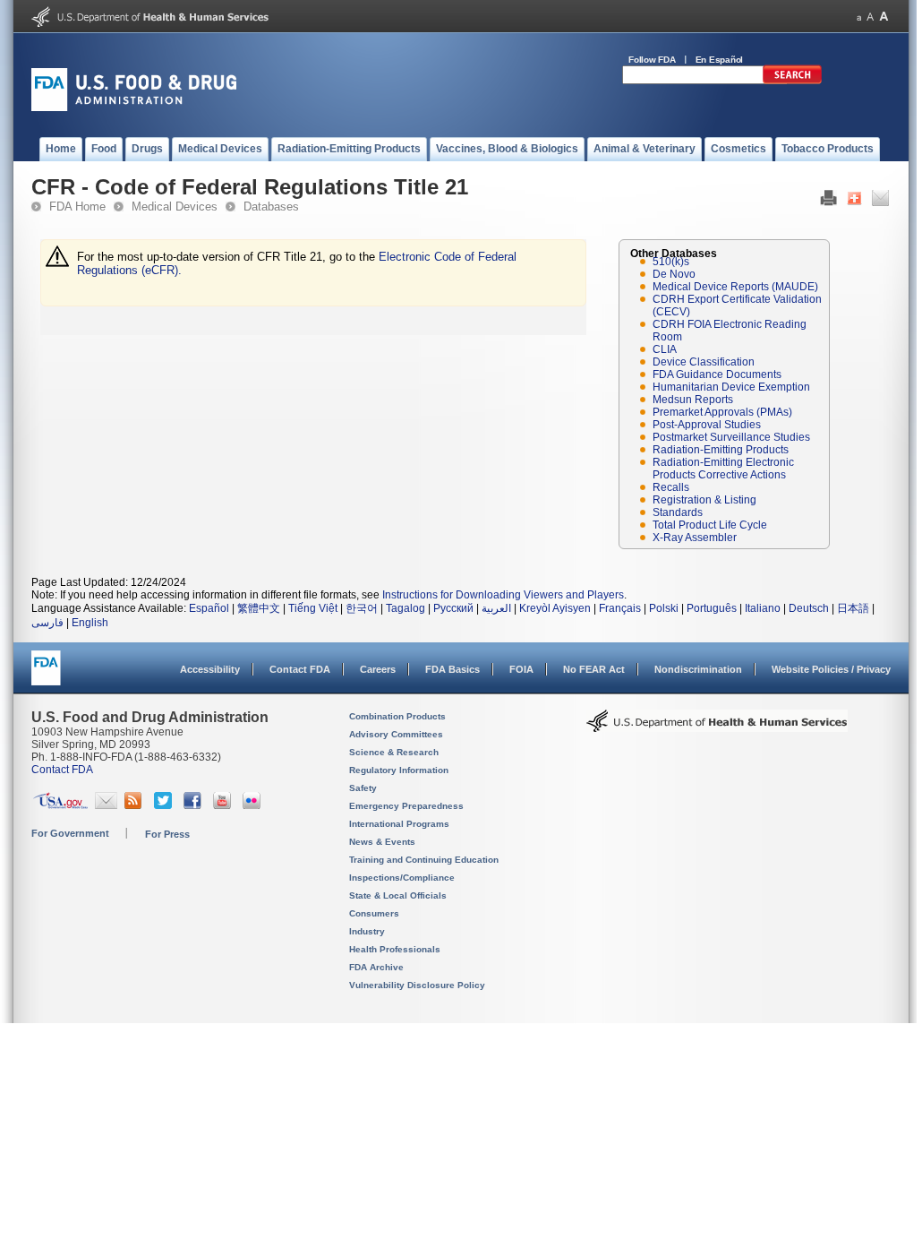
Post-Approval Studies (707, 424)
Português (712, 608)
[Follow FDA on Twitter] (165, 805)
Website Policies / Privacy (831, 669)
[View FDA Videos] (224, 805)
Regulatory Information (398, 770)
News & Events (382, 842)
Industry (367, 931)
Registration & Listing (704, 500)
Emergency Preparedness (406, 806)
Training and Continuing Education (424, 860)
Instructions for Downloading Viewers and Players (503, 595)
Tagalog (405, 608)
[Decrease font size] (859, 16)
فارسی (47, 622)
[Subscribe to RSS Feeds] (135, 805)
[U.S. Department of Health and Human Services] (150, 23)
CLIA (665, 349)
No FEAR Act (594, 669)
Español (209, 608)
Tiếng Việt (312, 608)
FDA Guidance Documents (717, 374)
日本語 (853, 608)
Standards (678, 512)
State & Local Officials (398, 895)
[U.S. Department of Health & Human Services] (717, 727)
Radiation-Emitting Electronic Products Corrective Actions (723, 468)
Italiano (763, 608)
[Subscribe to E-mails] (106, 805)
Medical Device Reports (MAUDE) (735, 286)
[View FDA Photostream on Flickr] (254, 805)
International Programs (399, 824)
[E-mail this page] (880, 202)
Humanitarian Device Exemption (731, 387)
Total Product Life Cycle (710, 525)
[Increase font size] (884, 16)
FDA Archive (376, 967)
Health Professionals (394, 949)
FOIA (521, 669)
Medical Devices (175, 206)
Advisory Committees (396, 734)
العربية (496, 608)
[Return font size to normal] (870, 16)
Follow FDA (652, 60)
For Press (167, 834)
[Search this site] (792, 80)
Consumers (374, 913)
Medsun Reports (693, 399)
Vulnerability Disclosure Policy (417, 985)
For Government (70, 833)
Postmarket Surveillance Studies (731, 437)
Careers (378, 669)
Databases (271, 206)
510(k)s (671, 261)
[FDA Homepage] (46, 676)
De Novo (674, 274)
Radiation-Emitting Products (721, 449)
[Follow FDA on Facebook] (195, 805)
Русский (453, 608)
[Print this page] (828, 202)
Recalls (671, 487)
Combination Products (397, 716)
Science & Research (394, 752)
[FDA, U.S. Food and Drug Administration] (133, 107)
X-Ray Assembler (695, 537)
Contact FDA (299, 669)
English (90, 622)
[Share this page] (854, 202)
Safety (363, 788)
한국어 (362, 608)
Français (620, 608)
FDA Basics (452, 669)
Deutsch (809, 608)
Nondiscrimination (698, 669)
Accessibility (210, 669)
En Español (720, 60)
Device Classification (704, 362)
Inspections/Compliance (402, 877)
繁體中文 (258, 608)
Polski (664, 608)
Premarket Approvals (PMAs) (722, 412)
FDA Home (77, 206)
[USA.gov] (60, 805)
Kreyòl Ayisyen (555, 608)
